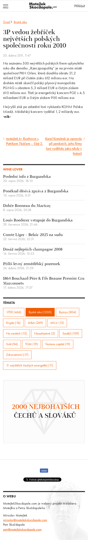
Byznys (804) (67, 312)
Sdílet (44, 470)
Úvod (6, 22)
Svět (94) (12, 344)
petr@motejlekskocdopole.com (22, 529)
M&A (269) (35, 323)
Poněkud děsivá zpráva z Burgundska (35, 193)
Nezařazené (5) (44, 333)
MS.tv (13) (57, 323)
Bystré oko (20, 22)
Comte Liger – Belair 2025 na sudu (33, 237)
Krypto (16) (13, 323)
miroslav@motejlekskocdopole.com (25, 520)
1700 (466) (13, 312)
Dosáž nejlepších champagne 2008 (32, 251)
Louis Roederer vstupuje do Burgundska (38, 222)
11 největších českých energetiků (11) (29, 365)
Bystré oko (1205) (40, 312)
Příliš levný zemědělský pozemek (31, 266)
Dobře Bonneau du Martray (27, 208)
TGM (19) (31, 344)
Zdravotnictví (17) (17, 355)
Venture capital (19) (57, 344)
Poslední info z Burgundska (27, 179)
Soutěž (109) (70, 333)
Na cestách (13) (16, 333)
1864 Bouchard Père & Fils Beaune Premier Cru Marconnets (43, 283)
